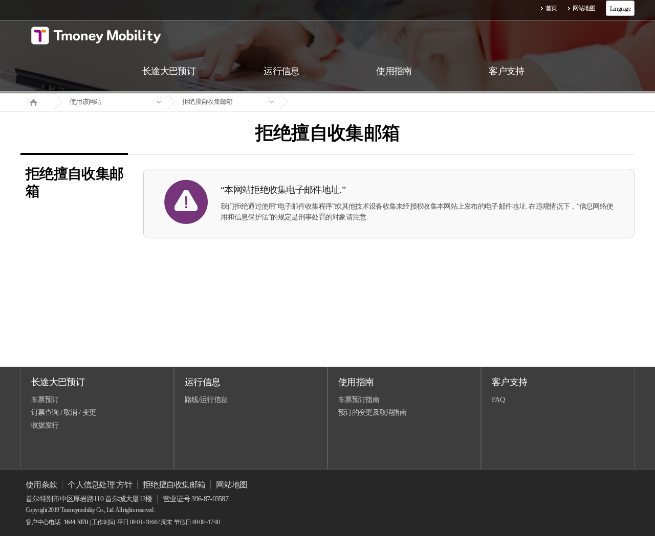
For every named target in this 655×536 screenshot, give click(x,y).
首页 (551, 8)
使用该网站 (85, 101)
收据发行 (44, 425)
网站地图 (584, 8)
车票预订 (44, 400)
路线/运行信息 (206, 400)
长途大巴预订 (57, 382)
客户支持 (509, 382)
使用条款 (41, 484)
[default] (335, 102)
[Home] (37, 101)
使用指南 (356, 382)
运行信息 (202, 382)
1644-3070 (76, 522)
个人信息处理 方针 (100, 484)
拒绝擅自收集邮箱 (207, 101)
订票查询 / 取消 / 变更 (63, 412)
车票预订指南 (358, 400)
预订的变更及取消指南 (372, 412)
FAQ (498, 400)
